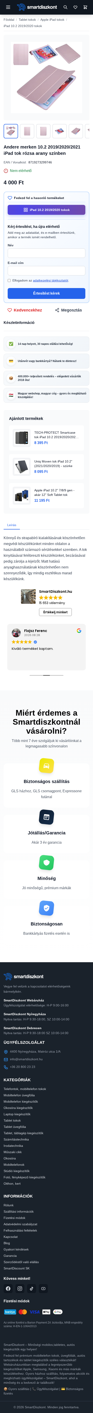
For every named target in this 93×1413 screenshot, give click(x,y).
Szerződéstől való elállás (21, 1262)
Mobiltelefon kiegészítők (21, 1101)
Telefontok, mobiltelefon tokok (25, 1089)
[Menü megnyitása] (8, 7)
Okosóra (10, 1158)
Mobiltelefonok (14, 1164)
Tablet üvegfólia (15, 1127)
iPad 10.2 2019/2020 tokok (23, 26)
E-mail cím (15, 263)
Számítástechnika (16, 1139)
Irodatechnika (13, 1145)
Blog (7, 1243)
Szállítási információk (19, 1211)
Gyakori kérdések (16, 1249)
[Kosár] (85, 7)
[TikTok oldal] (31, 1288)
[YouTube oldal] (43, 1288)
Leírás (11, 525)
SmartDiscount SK (17, 1268)
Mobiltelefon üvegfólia (19, 1095)
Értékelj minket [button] (55, 612)
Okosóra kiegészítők (18, 1108)
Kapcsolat (11, 1237)
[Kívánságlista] (75, 7)
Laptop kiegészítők (17, 1114)
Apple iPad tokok (52, 19)
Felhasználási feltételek (20, 1230)
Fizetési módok (14, 1218)
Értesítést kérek (46, 293)
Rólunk (9, 1205)
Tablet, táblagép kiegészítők (23, 1133)
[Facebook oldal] (8, 1288)
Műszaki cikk (13, 1152)
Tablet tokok (27, 19)
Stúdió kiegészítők (17, 1171)
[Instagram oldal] (19, 1288)
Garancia (10, 1255)
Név (11, 245)
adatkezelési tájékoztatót (50, 280)
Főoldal (9, 19)
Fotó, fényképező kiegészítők (24, 1177)
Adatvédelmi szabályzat (20, 1224)
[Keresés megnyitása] (65, 7)
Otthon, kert (12, 1183)
